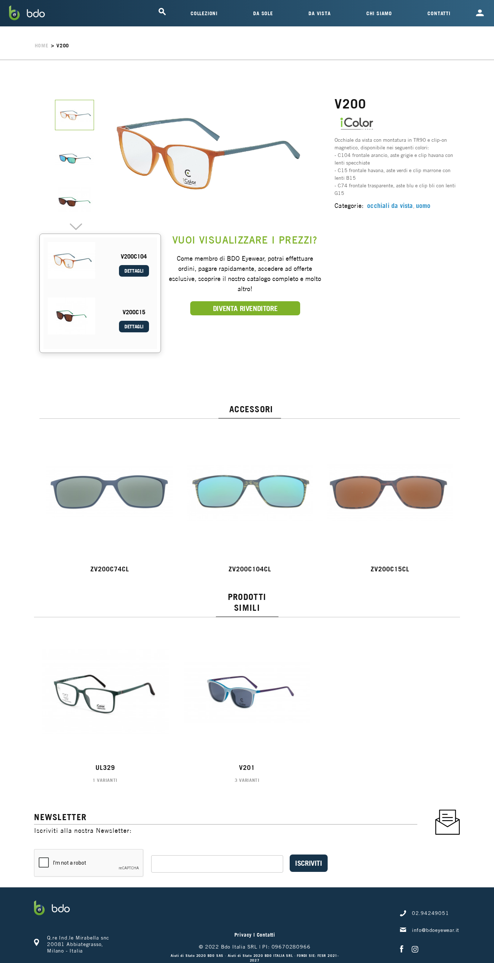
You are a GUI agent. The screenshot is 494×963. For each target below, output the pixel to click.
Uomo (423, 205)
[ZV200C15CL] (390, 493)
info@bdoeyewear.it (435, 930)
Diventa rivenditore (245, 308)
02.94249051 (430, 913)
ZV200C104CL (250, 569)
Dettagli (134, 271)
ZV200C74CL (109, 569)
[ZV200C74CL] (109, 493)
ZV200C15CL (390, 569)
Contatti (266, 935)
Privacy (243, 935)
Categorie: (349, 205)
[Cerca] (162, 11)
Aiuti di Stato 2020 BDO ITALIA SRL (261, 955)
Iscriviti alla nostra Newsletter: (83, 830)
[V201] (247, 691)
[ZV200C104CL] (250, 493)
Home (41, 45)
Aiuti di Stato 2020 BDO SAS (198, 955)
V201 (247, 767)
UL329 (105, 767)
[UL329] (105, 691)
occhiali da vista (390, 205)
